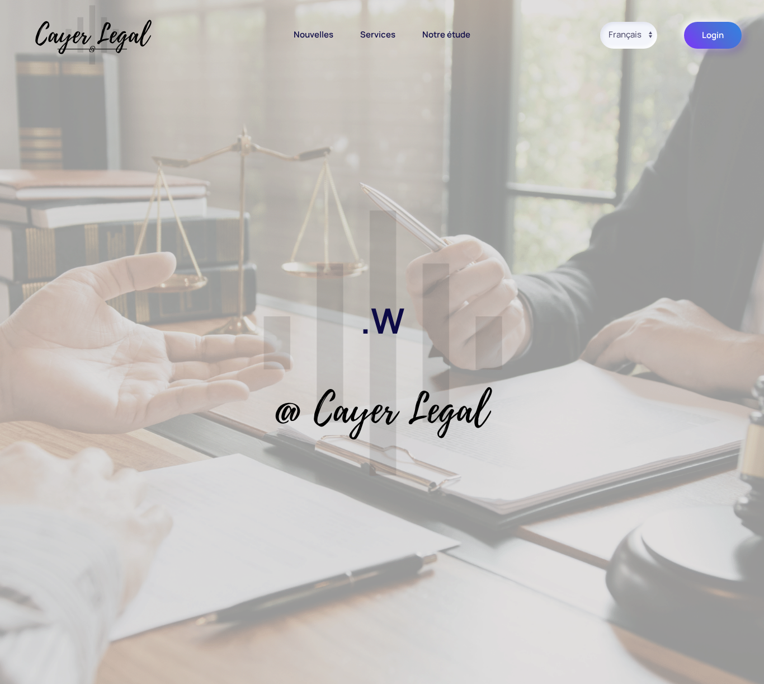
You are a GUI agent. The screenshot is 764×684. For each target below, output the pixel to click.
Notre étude (446, 34)
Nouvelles (313, 34)
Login (713, 35)
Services (377, 34)
